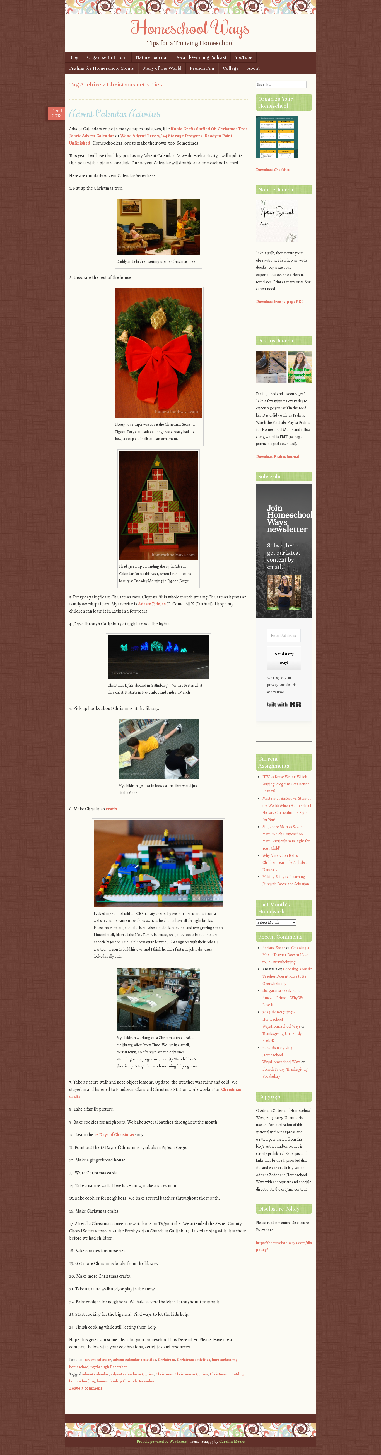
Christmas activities (193, 1359)
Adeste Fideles (152, 604)
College (231, 68)
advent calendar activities (134, 1359)
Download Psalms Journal (277, 456)
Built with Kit (284, 704)
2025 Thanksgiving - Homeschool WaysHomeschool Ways (281, 1019)
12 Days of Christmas (114, 1135)
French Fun (202, 68)
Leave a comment (85, 1388)
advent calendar (97, 1359)
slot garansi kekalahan (280, 990)
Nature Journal (152, 57)
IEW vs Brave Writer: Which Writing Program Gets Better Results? (285, 784)
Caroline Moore (232, 1441)
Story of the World (162, 68)
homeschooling (225, 1359)
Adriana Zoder (273, 948)
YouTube (243, 57)
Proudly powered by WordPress (162, 1441)
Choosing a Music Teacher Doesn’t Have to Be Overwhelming (285, 955)
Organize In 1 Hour (107, 57)
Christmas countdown (228, 1374)
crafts (111, 809)
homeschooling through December (98, 1367)
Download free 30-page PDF (279, 301)
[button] (284, 593)
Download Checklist (273, 169)
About (253, 68)
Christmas (166, 1359)
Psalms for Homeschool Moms (101, 68)
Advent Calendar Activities (114, 113)
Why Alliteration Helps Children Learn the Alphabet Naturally (284, 862)
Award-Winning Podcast (201, 57)
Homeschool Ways (190, 27)
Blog (73, 57)
